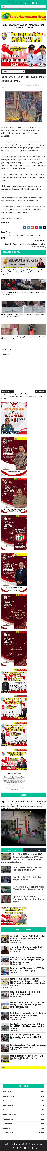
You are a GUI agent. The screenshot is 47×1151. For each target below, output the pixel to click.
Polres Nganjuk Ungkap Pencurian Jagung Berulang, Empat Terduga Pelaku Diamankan (23, 293)
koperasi (8, 1101)
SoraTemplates (16, 1144)
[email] (32, 2)
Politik (7, 1128)
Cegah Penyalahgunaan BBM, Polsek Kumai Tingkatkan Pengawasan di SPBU (27, 868)
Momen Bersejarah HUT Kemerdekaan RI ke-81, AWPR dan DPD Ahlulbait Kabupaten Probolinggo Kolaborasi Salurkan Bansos (27, 959)
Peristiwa (9, 1124)
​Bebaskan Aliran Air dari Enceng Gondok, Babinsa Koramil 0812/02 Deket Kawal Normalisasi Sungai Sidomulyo (27, 1026)
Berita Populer (12, 850)
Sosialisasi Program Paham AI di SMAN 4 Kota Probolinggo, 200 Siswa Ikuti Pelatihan (26, 1056)
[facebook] (17, 2)
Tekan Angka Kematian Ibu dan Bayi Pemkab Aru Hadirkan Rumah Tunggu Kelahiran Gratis (27, 948)
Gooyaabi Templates (37, 1144)
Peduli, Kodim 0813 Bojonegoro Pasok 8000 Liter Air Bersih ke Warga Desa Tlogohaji (27, 969)
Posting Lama (40, 391)
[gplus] (21, 2)
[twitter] (13, 2)
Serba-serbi (9, 1133)
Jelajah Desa (9, 1096)
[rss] (29, 2)
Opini (7, 1110)
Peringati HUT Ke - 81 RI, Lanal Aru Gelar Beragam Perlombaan (27, 878)
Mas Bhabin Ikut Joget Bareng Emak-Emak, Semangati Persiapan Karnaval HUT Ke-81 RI (25, 1035)
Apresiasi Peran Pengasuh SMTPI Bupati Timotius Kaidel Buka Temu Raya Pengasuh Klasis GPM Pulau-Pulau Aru (27, 938)
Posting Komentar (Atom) (19, 394)
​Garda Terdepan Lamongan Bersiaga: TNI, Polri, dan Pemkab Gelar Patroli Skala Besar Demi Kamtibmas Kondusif (28, 1015)
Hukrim (4, 87)
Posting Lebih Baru (7, 391)
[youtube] (36, 2)
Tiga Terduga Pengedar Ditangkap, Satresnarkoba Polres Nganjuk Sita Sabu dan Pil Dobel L (22, 338)
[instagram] (25, 2)
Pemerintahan (10, 1114)
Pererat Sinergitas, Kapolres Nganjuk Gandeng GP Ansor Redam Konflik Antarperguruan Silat (29, 888)
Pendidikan (9, 1119)
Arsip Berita (35, 850)
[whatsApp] (9, 2)
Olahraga (9, 1105)
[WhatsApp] (10, 1147)
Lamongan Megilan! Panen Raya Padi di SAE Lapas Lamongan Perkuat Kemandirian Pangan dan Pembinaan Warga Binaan (27, 1004)
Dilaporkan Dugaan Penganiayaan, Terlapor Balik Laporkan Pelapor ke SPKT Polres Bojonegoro (23, 315)
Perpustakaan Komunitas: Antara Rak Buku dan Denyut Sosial (23, 801)
